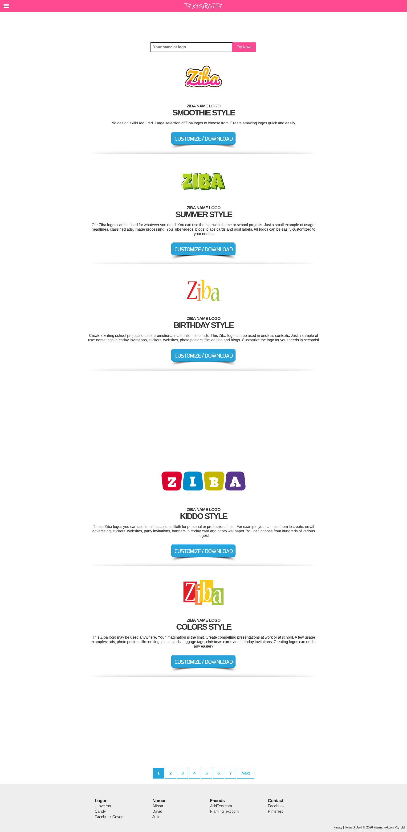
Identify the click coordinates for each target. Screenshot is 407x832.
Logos (101, 800)
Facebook (276, 806)
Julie (156, 817)
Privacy (338, 827)
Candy (100, 811)
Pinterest (275, 811)
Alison (157, 806)
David (157, 811)
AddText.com (221, 806)
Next (245, 773)
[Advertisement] (204, 23)
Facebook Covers (109, 817)
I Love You (103, 806)
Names (159, 800)
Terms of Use (352, 827)
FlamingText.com (224, 811)
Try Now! (244, 47)
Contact (275, 800)
